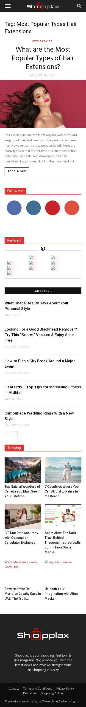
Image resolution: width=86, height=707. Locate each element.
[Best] (53, 268)
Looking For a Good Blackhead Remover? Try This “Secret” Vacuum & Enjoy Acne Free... (41, 334)
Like (14, 202)
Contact (14, 688)
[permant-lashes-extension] (31, 268)
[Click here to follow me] (43, 250)
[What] (31, 258)
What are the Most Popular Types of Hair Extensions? (43, 58)
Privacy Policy (65, 688)
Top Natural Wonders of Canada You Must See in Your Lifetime (22, 491)
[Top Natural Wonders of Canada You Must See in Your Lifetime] (23, 470)
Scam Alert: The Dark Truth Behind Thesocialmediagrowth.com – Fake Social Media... (63, 542)
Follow (33, 202)
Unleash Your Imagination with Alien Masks (61, 593)
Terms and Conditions (37, 688)
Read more (17, 171)
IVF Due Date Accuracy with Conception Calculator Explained (21, 537)
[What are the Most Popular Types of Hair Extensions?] (43, 104)
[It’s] (9, 268)
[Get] (53, 258)
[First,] (9, 263)
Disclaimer (30, 693)
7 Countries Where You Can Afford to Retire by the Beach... (62, 491)
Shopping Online (52, 693)
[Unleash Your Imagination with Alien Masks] (63, 572)
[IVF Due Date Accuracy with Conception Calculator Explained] (23, 516)
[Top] (9, 273)
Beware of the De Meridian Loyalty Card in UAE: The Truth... (23, 593)
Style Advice (42, 41)
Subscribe (72, 202)
